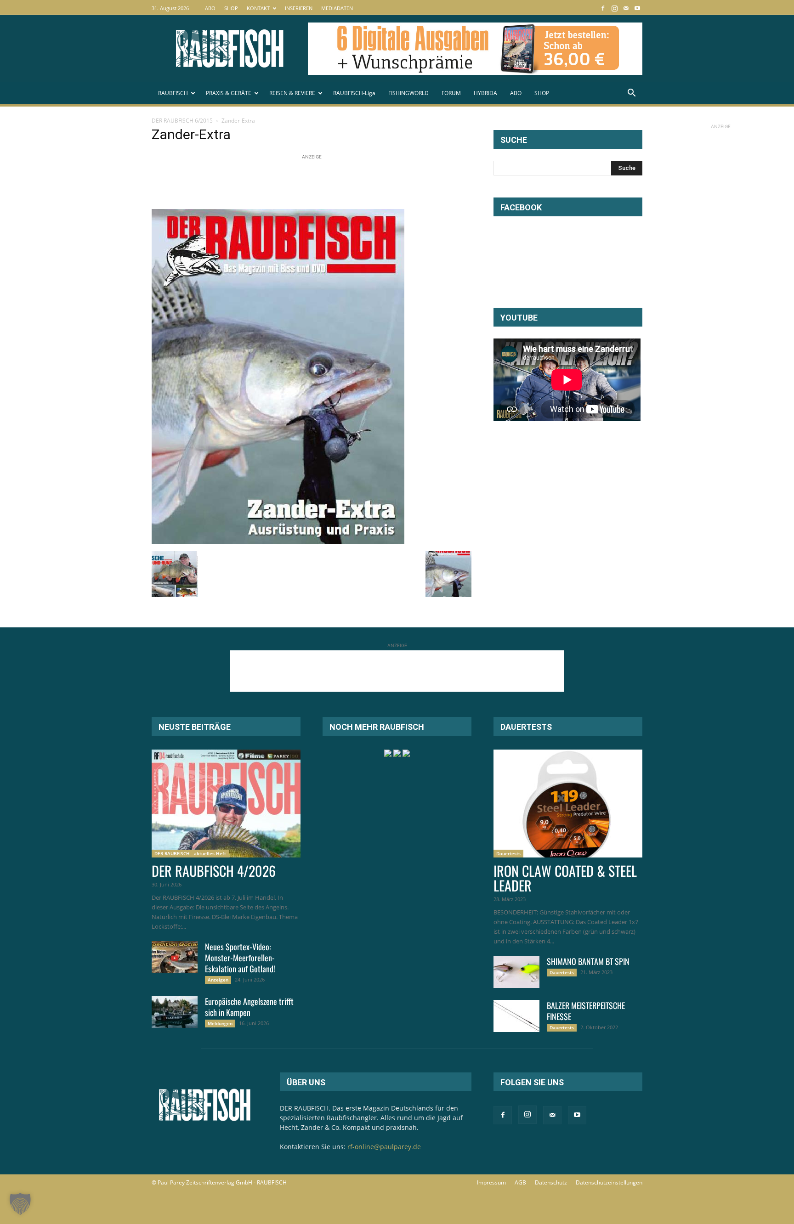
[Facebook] (603, 8)
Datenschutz (551, 1182)
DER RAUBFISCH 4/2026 (214, 870)
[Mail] (626, 8)
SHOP (231, 8)
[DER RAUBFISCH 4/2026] (226, 803)
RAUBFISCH (173, 93)
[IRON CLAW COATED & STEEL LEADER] (567, 803)
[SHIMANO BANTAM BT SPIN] (516, 972)
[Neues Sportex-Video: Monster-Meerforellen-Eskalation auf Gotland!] (175, 957)
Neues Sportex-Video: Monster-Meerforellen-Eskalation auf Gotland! (240, 958)
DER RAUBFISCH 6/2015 (182, 120)
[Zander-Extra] (278, 542)
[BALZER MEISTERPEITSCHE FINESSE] (516, 1016)
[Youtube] (637, 8)
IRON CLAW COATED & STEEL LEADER (565, 878)
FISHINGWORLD (408, 93)
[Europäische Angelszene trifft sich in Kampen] (175, 1012)
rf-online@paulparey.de (384, 1146)
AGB (520, 1182)
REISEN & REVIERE (292, 93)
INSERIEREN (298, 8)
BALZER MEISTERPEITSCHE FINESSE (586, 1010)
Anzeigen (218, 979)
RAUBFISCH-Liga (354, 93)
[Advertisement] (319, 182)
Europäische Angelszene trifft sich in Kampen (249, 1006)
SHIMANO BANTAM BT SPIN (588, 961)
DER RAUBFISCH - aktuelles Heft (190, 853)
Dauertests (508, 853)
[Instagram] (614, 8)
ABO (210, 8)
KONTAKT (258, 8)
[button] (631, 94)
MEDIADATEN (337, 8)
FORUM (451, 93)
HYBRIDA (485, 93)
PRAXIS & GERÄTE (228, 93)
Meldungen (220, 1023)
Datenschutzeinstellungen (609, 1182)
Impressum (491, 1182)
